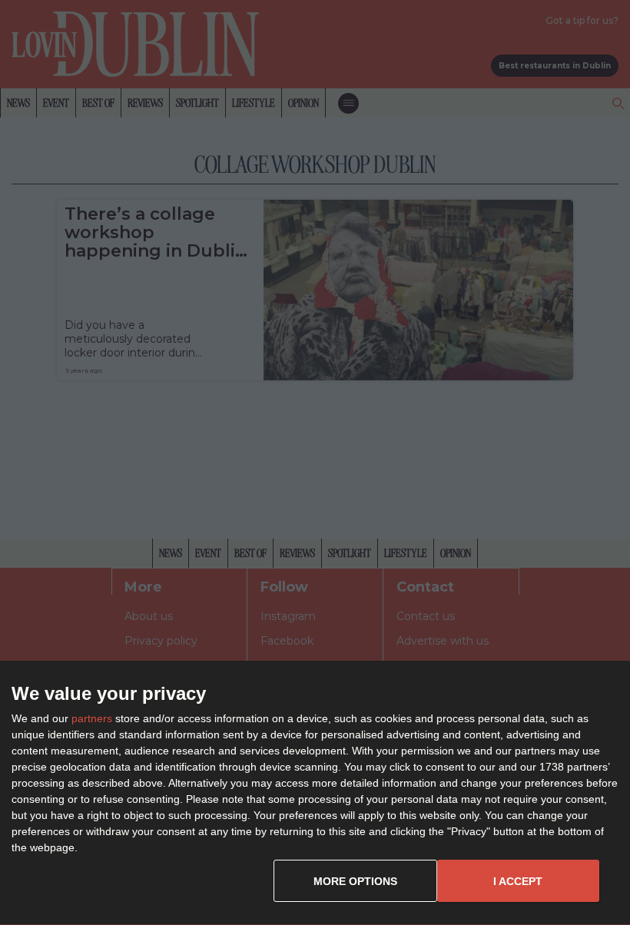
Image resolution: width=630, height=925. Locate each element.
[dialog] (315, 793)
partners (91, 718)
